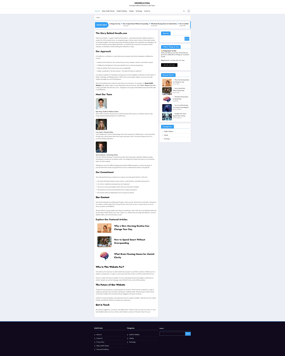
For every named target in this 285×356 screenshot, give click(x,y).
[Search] (184, 11)
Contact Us (147, 11)
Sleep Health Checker (108, 11)
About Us (97, 11)
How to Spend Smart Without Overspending (129, 24)
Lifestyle (131, 11)
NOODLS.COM (142, 3)
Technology (139, 11)
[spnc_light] (189, 11)
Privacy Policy (100, 342)
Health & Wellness (122, 11)
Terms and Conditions (102, 349)
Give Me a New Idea (169, 65)
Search (166, 33)
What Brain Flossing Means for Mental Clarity (158, 24)
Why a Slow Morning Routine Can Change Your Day (131, 227)
